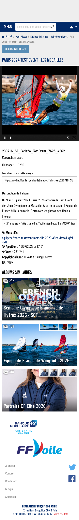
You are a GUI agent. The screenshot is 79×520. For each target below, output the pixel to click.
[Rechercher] (52, 26)
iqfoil (70, 238)
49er (55, 238)
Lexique (9, 489)
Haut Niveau (21, 36)
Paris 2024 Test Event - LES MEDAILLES (32, 60)
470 (4, 242)
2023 (48, 238)
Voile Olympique (58, 36)
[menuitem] (72, 26)
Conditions (11, 481)
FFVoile (58, 10)
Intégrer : (7, 216)
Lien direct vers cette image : (18, 173)
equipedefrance (11, 238)
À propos (10, 466)
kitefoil (63, 238)
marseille (38, 238)
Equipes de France (39, 36)
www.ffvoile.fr (61, 514)
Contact (9, 473)
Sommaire (10, 497)
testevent (27, 238)
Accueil (8, 36)
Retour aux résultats (15, 49)
